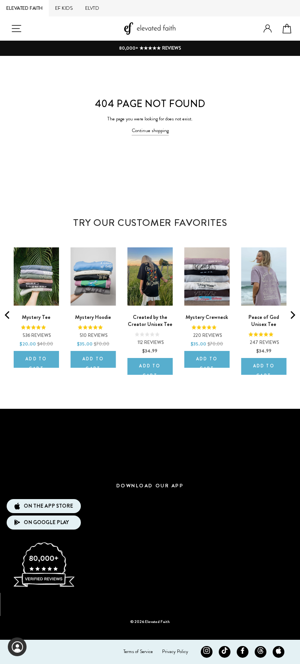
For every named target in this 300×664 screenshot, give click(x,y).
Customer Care (150, 444)
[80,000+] (44, 586)
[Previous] (8, 315)
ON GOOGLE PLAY (46, 522)
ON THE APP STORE (48, 506)
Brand (150, 420)
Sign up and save (150, 602)
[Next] (292, 315)
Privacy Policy (175, 651)
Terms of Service (138, 651)
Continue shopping (150, 130)
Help (149, 467)
